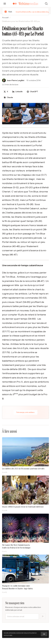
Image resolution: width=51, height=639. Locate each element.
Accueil (5, 17)
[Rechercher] (46, 3)
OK (44, 634)
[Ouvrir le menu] (4, 3)
